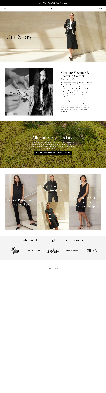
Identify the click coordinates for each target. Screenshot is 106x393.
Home (49, 268)
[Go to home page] (53, 8)
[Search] (97, 8)
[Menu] (4, 8)
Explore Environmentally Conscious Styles (53, 153)
